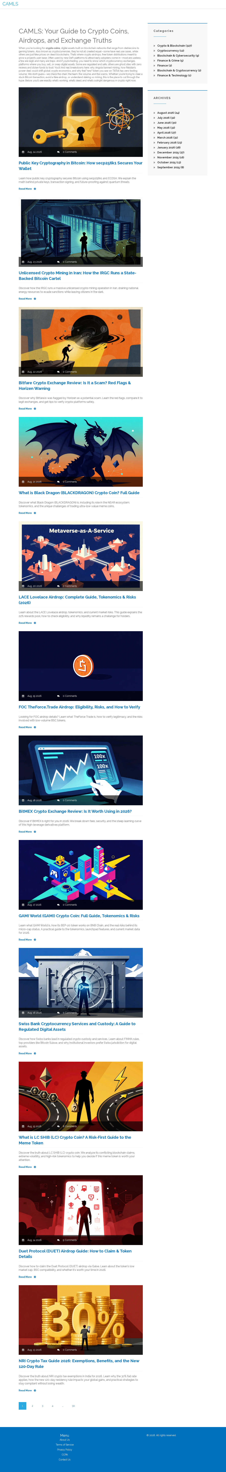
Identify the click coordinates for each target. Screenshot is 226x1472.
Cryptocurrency (170, 50)
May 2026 (166, 127)
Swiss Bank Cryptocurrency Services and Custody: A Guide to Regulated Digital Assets (77, 1026)
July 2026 (166, 117)
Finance (164, 65)
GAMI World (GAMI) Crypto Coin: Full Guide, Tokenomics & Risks (79, 915)
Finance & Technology (174, 75)
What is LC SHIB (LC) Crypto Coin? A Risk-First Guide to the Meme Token (75, 1140)
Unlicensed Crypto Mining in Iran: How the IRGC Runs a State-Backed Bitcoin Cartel (77, 275)
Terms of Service (65, 1444)
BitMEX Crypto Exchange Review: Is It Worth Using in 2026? (75, 811)
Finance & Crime (170, 60)
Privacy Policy (64, 1449)
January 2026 (169, 147)
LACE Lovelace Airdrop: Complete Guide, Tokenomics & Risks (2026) (77, 600)
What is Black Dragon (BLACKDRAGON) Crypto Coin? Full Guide (79, 492)
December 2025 (170, 152)
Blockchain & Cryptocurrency (179, 70)
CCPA (65, 1454)
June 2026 (166, 122)
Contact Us (64, 1459)
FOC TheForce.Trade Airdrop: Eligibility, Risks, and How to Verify (79, 707)
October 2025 (169, 162)
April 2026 (166, 132)
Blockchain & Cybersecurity (178, 55)
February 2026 (169, 142)
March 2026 (167, 137)
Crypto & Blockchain (174, 45)
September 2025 (170, 167)
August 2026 (168, 112)
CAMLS (10, 4)
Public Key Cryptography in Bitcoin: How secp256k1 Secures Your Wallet (80, 166)
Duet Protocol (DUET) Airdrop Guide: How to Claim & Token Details (75, 1254)
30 (73, 1406)
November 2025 (170, 157)
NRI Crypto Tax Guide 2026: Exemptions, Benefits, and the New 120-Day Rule (79, 1363)
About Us (65, 1439)
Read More (25, 188)
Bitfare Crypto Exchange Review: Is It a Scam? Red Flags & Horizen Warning (75, 385)
